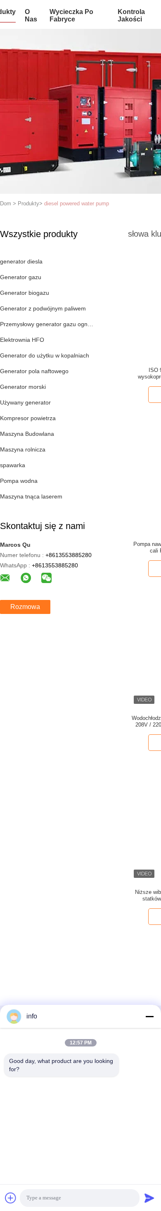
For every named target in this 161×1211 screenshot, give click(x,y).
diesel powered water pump (76, 203)
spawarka (12, 465)
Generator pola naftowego (34, 371)
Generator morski (23, 386)
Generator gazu (20, 277)
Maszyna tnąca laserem (31, 496)
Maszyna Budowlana (27, 433)
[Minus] (149, 1016)
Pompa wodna (19, 480)
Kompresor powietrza (28, 418)
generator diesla (21, 261)
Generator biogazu (24, 292)
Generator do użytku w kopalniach (44, 355)
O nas (31, 15)
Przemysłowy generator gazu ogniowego (47, 324)
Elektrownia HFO (22, 339)
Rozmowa (25, 606)
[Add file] (11, 1198)
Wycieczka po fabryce (71, 15)
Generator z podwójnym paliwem (43, 308)
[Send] (149, 1198)
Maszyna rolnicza (22, 449)
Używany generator (25, 402)
